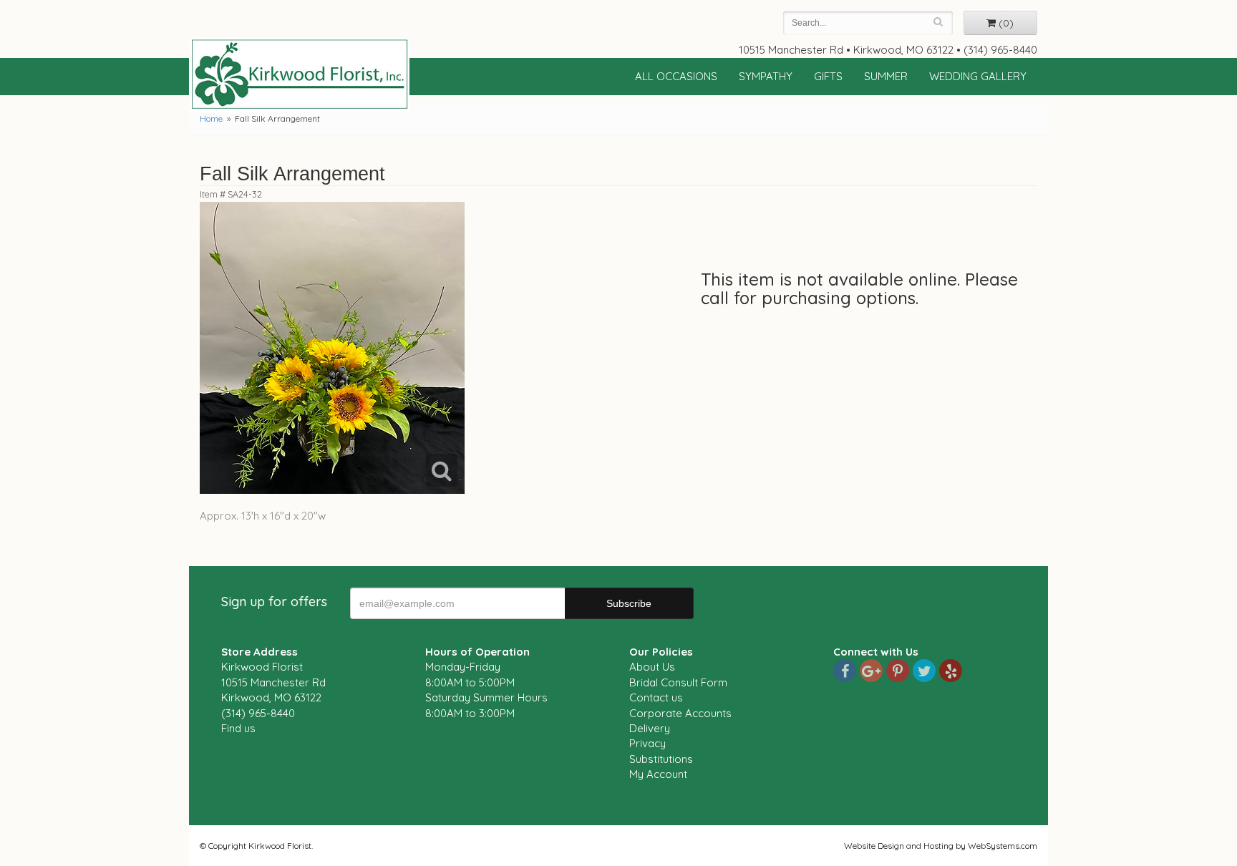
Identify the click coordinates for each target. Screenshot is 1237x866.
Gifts (828, 76)
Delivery (649, 728)
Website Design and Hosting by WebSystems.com (940, 845)
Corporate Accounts (680, 713)
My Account (658, 774)
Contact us (656, 697)
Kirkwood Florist (299, 74)
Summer (886, 76)
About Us (652, 666)
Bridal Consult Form (678, 682)
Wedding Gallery (978, 76)
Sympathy (765, 76)
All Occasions (676, 76)
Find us (238, 728)
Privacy (647, 743)
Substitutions (661, 759)
